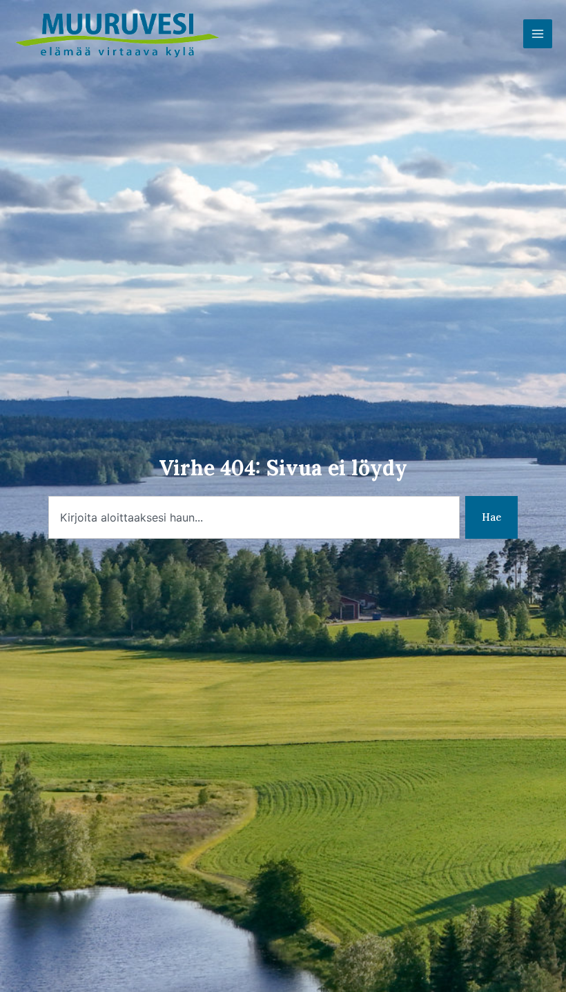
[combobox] (254, 517)
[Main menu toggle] (537, 33)
